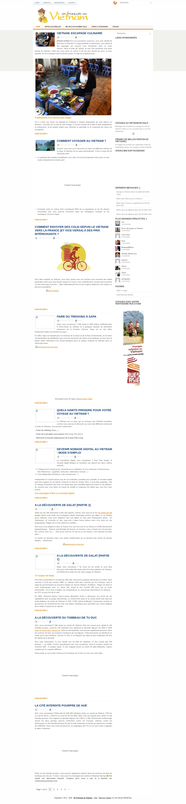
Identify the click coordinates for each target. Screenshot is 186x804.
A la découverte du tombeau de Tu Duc (66, 617)
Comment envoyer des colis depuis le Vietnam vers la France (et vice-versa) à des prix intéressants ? (71, 230)
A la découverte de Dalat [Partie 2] (63, 505)
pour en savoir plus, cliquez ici (47, 630)
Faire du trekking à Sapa (76, 316)
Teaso (123, 272)
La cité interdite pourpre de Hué (61, 705)
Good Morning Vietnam (124, 294)
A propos (46, 2)
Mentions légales (105, 798)
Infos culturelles (53, 26)
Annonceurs (59, 2)
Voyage (115, 26)
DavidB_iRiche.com (129, 253)
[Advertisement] (134, 80)
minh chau (125, 234)
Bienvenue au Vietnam (134, 198)
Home (37, 2)
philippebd (125, 279)
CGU (95, 798)
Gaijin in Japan (121, 290)
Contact (71, 2)
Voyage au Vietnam (123, 192)
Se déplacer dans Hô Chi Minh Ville (138, 210)
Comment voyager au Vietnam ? (81, 140)
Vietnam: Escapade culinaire (79, 33)
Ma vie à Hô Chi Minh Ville (76, 26)
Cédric (124, 266)
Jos (122, 222)
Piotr (123, 241)
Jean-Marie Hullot (85, 399)
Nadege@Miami (127, 247)
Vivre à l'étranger (99, 26)
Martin (118, 198)
